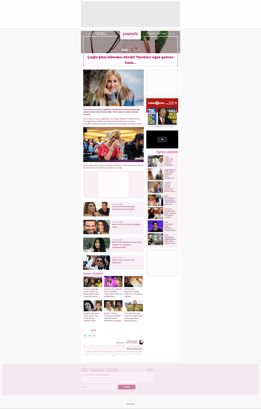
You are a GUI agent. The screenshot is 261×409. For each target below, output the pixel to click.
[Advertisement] (113, 184)
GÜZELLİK (151, 33)
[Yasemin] (130, 35)
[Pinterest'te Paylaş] (94, 335)
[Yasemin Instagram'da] (89, 34)
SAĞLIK (158, 33)
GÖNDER (127, 387)
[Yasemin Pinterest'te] (92, 34)
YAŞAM (164, 33)
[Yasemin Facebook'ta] (86, 34)
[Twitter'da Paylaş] (89, 335)
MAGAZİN (125, 49)
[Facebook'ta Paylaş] (85, 335)
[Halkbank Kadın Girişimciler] (101, 34)
